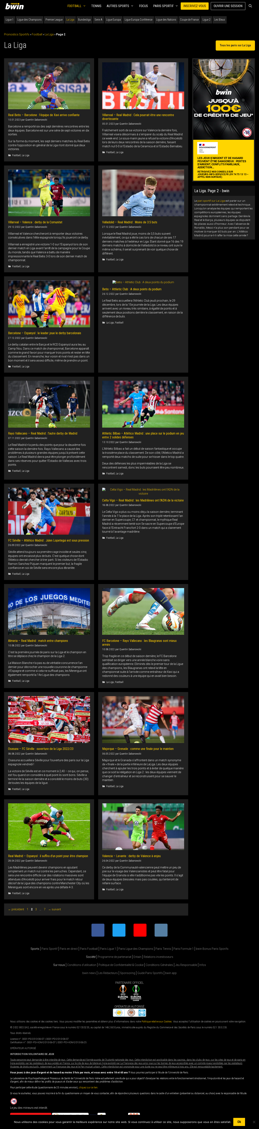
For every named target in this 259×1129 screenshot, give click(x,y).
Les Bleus (219, 19)
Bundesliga (84, 19)
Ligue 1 (10, 19)
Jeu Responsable (186, 965)
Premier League (54, 19)
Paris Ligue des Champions (135, 948)
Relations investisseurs (158, 956)
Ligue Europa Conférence (138, 19)
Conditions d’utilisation (81, 965)
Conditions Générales (159, 965)
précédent (16, 909)
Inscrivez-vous (194, 6)
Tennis (96, 6)
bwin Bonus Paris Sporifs (212, 948)
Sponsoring (127, 973)
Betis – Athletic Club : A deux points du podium (131, 289)
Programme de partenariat (114, 956)
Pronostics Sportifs (16, 34)
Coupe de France (189, 19)
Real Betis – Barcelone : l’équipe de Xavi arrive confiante (44, 115)
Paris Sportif (163, 6)
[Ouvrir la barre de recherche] (250, 6)
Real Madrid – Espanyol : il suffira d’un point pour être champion (48, 856)
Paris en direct (69, 948)
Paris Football (89, 948)
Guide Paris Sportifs (150, 973)
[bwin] (15, 6)
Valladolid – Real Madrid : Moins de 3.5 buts (129, 222)
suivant (54, 909)
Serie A (98, 19)
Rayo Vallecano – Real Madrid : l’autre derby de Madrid (42, 433)
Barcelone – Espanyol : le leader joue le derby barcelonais (44, 333)
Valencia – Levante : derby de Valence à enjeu (131, 856)
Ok (239, 1122)
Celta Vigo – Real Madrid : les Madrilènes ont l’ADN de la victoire (143, 500)
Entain (137, 956)
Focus (143, 6)
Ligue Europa (113, 19)
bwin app (171, 973)
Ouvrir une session (228, 6)
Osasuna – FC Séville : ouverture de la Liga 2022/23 (40, 749)
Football (74, 6)
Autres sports (118, 6)
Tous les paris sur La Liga (235, 45)
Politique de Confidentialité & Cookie (121, 965)
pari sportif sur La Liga (211, 200)
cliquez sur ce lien (88, 1087)
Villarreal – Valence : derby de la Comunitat (35, 222)
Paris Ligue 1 (108, 948)
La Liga (70, 19)
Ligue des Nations (166, 19)
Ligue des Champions (29, 19)
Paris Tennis (163, 948)
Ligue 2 (206, 19)
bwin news (89, 973)
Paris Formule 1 (183, 948)
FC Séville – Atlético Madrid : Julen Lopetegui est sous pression (48, 540)
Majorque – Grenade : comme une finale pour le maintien (138, 749)
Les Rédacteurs (108, 973)
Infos (202, 965)
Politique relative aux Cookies (157, 1021)
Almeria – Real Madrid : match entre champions (38, 641)
